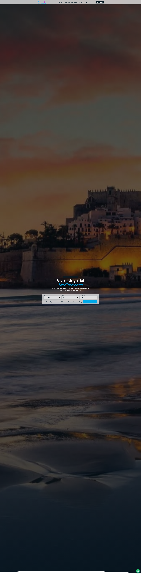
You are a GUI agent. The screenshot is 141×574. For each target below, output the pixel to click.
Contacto (81, 2)
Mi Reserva (100, 2)
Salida (63, 295)
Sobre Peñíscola (74, 2)
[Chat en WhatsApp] (138, 571)
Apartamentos (67, 2)
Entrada (45, 295)
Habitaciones (82, 295)
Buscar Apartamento (89, 301)
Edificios (61, 2)
